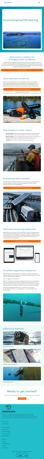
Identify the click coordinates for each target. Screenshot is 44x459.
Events (3, 441)
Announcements (6, 427)
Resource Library (6, 433)
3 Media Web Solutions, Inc (13, 451)
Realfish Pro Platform (22, 241)
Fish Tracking (5, 423)
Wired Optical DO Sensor (22, 92)
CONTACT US (22, 398)
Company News (6, 443)
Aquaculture (5, 421)
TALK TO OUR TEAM (22, 70)
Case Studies (5, 429)
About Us (4, 439)
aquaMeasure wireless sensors (22, 89)
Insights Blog (5, 435)
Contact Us (5, 447)
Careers (4, 445)
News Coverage (6, 431)
